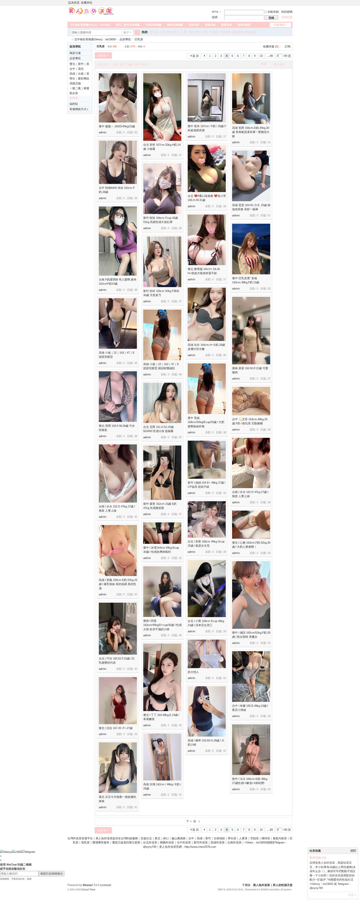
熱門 (123, 64)
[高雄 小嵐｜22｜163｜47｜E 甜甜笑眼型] (118, 323)
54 (180, 437)
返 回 (195, 55)
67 (269, 215)
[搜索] (137, 32)
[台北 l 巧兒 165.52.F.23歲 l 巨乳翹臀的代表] (118, 629)
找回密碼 (286, 11)
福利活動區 (244, 24)
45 (180, 725)
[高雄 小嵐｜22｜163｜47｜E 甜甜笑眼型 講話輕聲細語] (162, 335)
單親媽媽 (225, 32)
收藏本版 (270, 46)
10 (261, 55)
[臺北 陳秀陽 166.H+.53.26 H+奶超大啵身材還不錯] (207, 240)
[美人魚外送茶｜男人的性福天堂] (91, 10)
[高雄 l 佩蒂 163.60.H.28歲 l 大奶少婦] (207, 711)
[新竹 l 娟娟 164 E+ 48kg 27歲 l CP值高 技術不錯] (207, 460)
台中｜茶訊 (77, 68)
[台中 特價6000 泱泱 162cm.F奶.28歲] (118, 162)
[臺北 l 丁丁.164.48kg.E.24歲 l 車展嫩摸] (162, 677)
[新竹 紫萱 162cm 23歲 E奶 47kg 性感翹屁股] (162, 473)
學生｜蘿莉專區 (79, 78)
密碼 (215, 17)
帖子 (126, 32)
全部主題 (102, 64)
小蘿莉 (214, 32)
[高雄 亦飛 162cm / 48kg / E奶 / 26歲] (162, 757)
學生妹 (154, 32)
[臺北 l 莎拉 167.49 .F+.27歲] (118, 700)
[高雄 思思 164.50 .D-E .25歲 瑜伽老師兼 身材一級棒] (251, 176)
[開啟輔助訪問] (287, 2)
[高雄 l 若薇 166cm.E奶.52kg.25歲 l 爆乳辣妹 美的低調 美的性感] (118, 550)
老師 (205, 32)
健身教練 (238, 32)
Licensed (105, 885)
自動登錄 (273, 11)
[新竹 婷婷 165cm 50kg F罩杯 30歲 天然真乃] (162, 261)
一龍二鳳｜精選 (79, 88)
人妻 (162, 32)
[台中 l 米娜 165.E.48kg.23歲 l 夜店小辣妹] (251, 676)
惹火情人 (193, 672)
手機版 (246, 885)
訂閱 (287, 46)
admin (102, 132)
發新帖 (102, 55)
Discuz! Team (88, 889)
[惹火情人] (207, 654)
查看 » (352, 894)
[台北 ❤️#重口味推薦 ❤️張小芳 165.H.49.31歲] (207, 168)
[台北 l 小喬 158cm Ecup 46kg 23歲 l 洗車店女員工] (207, 588)
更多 (144, 64)
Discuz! (88, 885)
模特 (198, 32)
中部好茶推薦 (153, 24)
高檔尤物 (210, 24)
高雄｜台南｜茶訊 (79, 74)
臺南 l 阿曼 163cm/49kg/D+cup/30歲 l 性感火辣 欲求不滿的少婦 (162, 625)
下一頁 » (193, 821)
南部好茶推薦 (175, 24)
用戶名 (215, 12)
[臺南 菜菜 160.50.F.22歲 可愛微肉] (251, 330)
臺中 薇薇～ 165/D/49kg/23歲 (117, 126)
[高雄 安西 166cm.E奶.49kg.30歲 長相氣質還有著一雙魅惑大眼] (251, 98)
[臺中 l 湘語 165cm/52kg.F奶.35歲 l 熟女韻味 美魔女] (251, 595)
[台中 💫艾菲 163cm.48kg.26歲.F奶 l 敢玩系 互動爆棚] (251, 401)
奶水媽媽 (250, 32)
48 (180, 374)
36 (224, 355)
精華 (137, 64)
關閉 (353, 850)
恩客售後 (226, 24)
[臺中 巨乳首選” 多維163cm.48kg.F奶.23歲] (251, 249)
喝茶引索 (75, 53)
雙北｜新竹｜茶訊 (79, 64)
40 (224, 492)
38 (135, 198)
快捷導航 (279, 24)
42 (180, 558)
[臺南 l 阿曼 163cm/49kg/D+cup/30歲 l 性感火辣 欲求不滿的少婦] (162, 591)
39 (135, 363)
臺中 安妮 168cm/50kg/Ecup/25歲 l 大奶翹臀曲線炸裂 (206, 422)
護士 (177, 32)
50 (135, 132)
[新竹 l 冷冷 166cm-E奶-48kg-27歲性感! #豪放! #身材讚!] (251, 749)
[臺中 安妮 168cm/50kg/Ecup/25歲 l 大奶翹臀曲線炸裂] (207, 388)
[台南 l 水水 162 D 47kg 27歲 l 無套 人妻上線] (251, 463)
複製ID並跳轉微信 (51, 873)
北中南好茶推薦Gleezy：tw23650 (90, 24)
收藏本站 (86, 2)
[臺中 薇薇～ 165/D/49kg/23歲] (118, 97)
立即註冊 (286, 17)
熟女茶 (74, 93)
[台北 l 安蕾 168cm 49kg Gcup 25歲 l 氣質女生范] (207, 519)
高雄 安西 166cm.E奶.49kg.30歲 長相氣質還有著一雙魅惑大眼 (250, 132)
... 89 (270, 55)
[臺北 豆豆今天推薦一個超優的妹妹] (118, 767)
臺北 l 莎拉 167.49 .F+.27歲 (116, 728)
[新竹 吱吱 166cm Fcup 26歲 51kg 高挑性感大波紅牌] (162, 188)
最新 (115, 64)
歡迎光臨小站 (318, 857)
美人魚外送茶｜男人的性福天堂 (69, 39)
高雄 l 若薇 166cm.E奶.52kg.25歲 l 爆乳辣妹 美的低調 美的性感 (118, 584)
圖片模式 (279, 64)
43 (135, 734)
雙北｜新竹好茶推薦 (128, 24)
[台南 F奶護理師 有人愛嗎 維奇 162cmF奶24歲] (118, 241)
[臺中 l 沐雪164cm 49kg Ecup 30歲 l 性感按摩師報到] (162, 533)
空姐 (169, 32)
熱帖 (130, 64)
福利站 (74, 103)
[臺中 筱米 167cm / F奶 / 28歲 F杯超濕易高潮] (207, 97)
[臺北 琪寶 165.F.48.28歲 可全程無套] (118, 396)
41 (269, 142)
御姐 (191, 32)
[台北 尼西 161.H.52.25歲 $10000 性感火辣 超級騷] (162, 403)
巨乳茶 (139, 39)
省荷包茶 (194, 24)
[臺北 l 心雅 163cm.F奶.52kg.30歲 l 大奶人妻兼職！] (251, 525)
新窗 (264, 63)
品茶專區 (125, 39)
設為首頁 (74, 2)
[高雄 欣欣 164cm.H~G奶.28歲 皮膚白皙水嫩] (207, 314)
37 (180, 155)
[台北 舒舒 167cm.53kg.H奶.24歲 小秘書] (162, 107)
